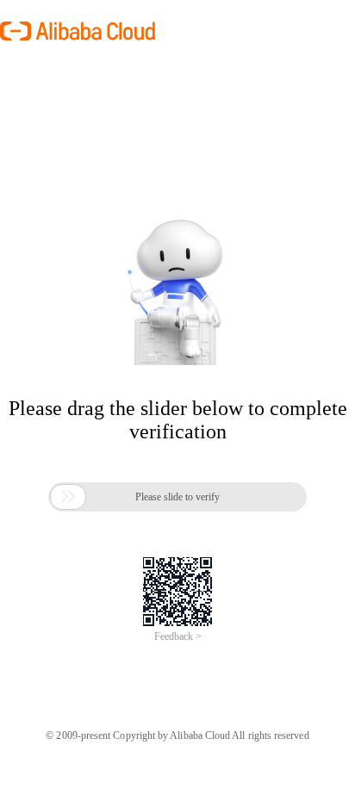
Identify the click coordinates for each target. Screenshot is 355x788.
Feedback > (178, 636)
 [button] (68, 496)
